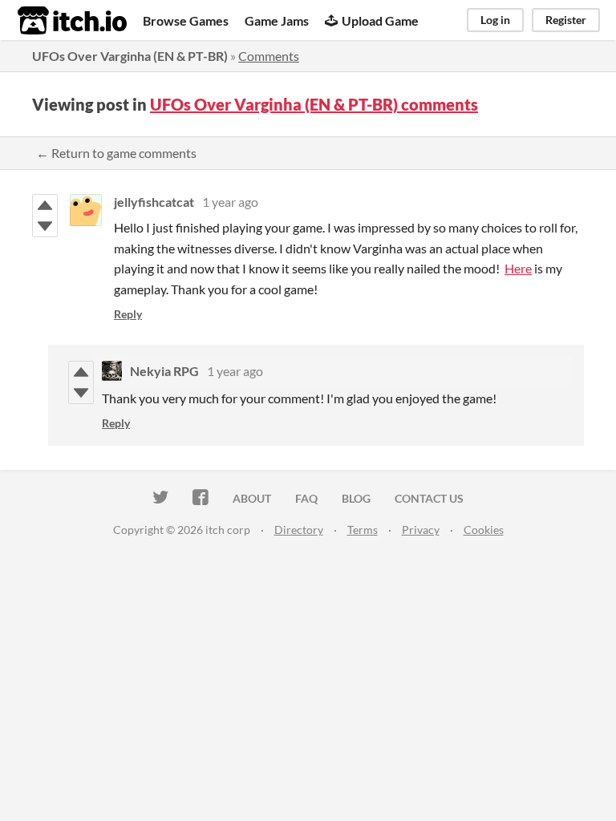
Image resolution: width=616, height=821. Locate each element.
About (252, 498)
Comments (268, 55)
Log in (495, 19)
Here (518, 268)
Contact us (429, 498)
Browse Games (186, 20)
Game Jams (277, 20)
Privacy (421, 529)
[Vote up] (45, 205)
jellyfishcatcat (154, 201)
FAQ (306, 498)
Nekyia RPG (164, 370)
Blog (356, 498)
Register (565, 19)
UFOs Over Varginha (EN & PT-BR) (130, 55)
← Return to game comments (116, 152)
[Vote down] (45, 226)
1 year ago (230, 201)
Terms (362, 529)
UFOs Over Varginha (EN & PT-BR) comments (314, 104)
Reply (128, 314)
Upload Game (380, 20)
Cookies (484, 529)
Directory (298, 529)
